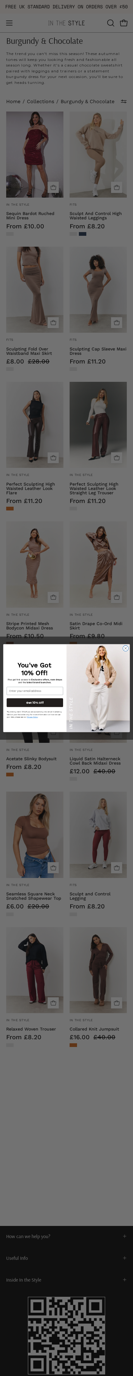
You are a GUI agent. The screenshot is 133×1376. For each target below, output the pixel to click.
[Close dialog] (125, 648)
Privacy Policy (32, 717)
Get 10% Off (35, 702)
